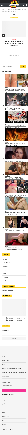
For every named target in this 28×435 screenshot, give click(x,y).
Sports (4, 281)
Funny (4, 270)
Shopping (5, 277)
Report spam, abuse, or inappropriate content (14, 372)
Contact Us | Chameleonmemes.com (11, 368)
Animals (5, 259)
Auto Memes (6, 263)
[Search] (23, 5)
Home (3, 9)
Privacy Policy (5, 360)
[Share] (3, 35)
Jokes (4, 273)
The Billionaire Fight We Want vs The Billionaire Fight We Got (14, 44)
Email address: (6, 330)
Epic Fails (5, 266)
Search (23, 66)
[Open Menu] (1, 5)
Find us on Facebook (7, 290)
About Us (4, 364)
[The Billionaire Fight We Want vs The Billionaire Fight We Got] (14, 29)
